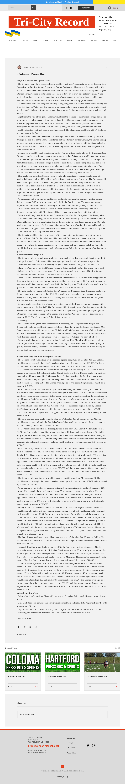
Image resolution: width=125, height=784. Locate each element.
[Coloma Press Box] (23, 662)
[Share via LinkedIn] (30, 627)
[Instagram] (71, 8)
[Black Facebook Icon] (66, 8)
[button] (71, 753)
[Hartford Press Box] (62, 662)
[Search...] (33, 7)
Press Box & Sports (24, 618)
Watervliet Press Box (97, 676)
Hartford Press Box (57, 676)
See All (117, 648)
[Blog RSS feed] (62, 766)
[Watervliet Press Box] (102, 662)
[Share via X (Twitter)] (24, 627)
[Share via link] (36, 627)
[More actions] (106, 67)
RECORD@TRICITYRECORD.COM (43, 746)
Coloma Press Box (16, 676)
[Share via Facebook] (18, 627)
